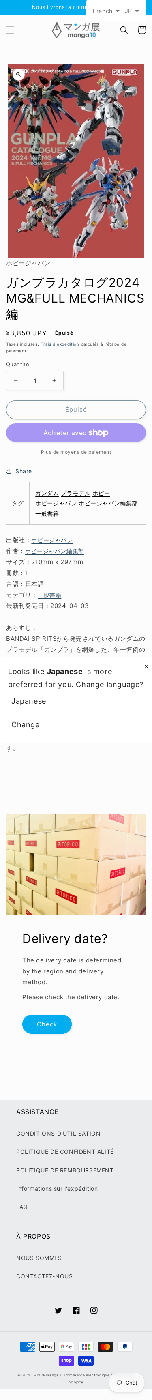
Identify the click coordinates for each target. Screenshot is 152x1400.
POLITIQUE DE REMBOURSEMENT (65, 1170)
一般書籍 (47, 513)
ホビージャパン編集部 (108, 503)
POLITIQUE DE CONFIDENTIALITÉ (65, 1151)
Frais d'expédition (60, 343)
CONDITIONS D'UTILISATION (58, 1133)
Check (47, 1024)
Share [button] (23, 471)
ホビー (101, 493)
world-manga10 (48, 1375)
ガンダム (47, 493)
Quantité (17, 364)
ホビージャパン (56, 503)
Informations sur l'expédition (57, 1188)
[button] (10, 30)
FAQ (22, 1206)
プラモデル (75, 493)
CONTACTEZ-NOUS (44, 1276)
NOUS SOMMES (39, 1257)
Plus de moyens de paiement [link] (76, 452)
